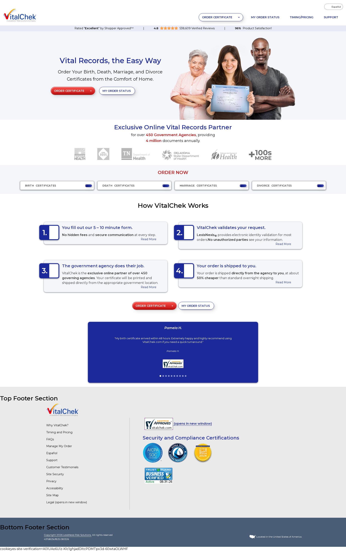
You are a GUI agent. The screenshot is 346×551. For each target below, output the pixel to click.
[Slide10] (185, 376)
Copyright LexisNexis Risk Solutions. (68, 534)
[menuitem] (333, 7)
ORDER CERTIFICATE (217, 17)
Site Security (55, 474)
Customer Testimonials (62, 467)
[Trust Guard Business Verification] (159, 475)
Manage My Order (59, 446)
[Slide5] (171, 376)
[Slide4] (169, 376)
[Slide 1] (160, 376)
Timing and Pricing (59, 432)
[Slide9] (183, 376)
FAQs (50, 439)
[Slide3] (166, 376)
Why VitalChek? (57, 425)
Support (331, 17)
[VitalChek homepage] (62, 409)
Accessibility (54, 488)
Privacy (51, 481)
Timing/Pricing (301, 17)
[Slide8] (180, 376)
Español (51, 453)
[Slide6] (174, 376)
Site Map (52, 495)
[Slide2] (163, 376)
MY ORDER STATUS (117, 91)
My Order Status (265, 17)
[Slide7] (177, 376)
